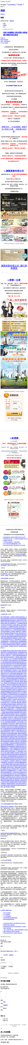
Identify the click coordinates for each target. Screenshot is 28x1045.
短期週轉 (18, 691)
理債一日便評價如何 (5, 41)
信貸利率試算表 (21, 738)
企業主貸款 (12, 628)
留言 (11, 951)
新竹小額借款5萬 (7, 654)
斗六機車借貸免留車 (18, 634)
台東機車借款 (5, 679)
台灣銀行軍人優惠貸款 (16, 689)
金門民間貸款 (10, 634)
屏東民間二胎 (16, 652)
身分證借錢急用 (17, 746)
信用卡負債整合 (7, 913)
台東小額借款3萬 (7, 764)
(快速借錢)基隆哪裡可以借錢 (13, 735)
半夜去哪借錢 (23, 691)
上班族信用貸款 (16, 665)
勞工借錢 (9, 660)
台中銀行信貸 (4, 782)
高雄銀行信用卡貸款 (12, 803)
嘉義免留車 (24, 663)
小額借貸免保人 (18, 631)
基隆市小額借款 (10, 743)
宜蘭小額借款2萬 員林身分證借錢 (11, 931)
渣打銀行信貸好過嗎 (8, 765)
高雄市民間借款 (4, 39)
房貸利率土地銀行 (13, 717)
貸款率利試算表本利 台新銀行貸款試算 (12, 933)
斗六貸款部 (12, 702)
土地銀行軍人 (8, 655)
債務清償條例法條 (12, 676)
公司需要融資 (16, 749)
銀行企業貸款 (7, 699)
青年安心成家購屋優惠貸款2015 (10, 770)
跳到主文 (3, 14)
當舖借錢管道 (4, 736)
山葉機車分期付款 (6, 769)
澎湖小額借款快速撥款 (16, 726)
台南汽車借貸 (8, 860)
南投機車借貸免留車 (18, 743)
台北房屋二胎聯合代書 (6, 910)
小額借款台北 (5, 717)
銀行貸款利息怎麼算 (8, 668)
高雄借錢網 (11, 679)
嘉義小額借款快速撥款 (20, 733)
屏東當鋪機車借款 (9, 709)
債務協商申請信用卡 (13, 671)
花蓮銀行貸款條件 (18, 782)
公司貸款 (12, 769)
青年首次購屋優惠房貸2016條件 (9, 681)
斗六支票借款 (11, 641)
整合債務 (3, 684)
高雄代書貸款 (17, 673)
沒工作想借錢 (13, 658)
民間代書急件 (22, 701)
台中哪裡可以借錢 (7, 738)
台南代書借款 (12, 684)
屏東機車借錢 (7, 730)
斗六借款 (7, 684)
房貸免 (15, 759)
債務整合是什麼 (17, 679)
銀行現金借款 (22, 660)
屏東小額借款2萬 (10, 778)
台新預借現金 (14, 728)
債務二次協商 (17, 722)
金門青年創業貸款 (17, 663)
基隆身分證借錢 (15, 707)
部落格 (5, 25)
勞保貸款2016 (5, 626)
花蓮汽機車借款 (6, 670)
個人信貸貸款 (13, 699)
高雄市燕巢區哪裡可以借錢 (17, 642)
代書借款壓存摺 (16, 765)
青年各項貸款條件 (12, 650)
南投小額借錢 (8, 697)
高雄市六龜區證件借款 (8, 783)
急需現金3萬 (14, 738)
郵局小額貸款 (16, 760)
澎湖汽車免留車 (15, 775)
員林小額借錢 (11, 786)
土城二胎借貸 (5, 722)
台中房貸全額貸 (5, 633)
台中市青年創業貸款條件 (18, 696)
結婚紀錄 (11, 955)
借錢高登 (18, 748)
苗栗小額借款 (5, 751)
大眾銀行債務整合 (10, 752)
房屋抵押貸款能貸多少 (6, 667)
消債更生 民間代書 (7, 540)
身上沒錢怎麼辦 (18, 620)
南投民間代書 (20, 764)
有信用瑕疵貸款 (6, 701)
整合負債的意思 (14, 675)
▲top (2, 957)
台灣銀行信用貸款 (18, 736)
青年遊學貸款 (7, 714)
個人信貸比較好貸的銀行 (20, 783)
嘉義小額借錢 (12, 704)
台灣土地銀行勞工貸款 (18, 777)
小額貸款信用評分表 (21, 704)
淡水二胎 (12, 630)
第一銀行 (17, 701)
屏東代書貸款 (20, 754)
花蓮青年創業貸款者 (15, 678)
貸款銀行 (5, 702)
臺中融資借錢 (18, 630)
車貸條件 (7, 686)
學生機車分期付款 (21, 650)
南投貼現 (19, 715)
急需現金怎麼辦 (14, 714)
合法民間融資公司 (5, 723)
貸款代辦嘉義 (21, 554)
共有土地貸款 (23, 705)
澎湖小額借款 (5, 646)
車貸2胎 (11, 777)
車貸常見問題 (23, 683)
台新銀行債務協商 (7, 773)
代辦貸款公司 (18, 752)
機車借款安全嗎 (4, 692)
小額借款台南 (13, 730)
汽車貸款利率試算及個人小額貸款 (11, 657)
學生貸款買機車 (23, 735)
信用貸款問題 (11, 751)
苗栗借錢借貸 (18, 628)
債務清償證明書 (18, 710)
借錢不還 (3, 38)
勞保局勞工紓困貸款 (19, 769)
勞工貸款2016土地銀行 (14, 731)
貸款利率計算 (17, 683)
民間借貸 (16, 712)
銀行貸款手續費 (10, 683)
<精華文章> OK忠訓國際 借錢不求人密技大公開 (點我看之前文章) (14, 129)
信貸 (8, 702)
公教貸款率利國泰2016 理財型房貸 (11, 542)
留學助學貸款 (14, 697)
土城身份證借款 (15, 655)
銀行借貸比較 (14, 764)
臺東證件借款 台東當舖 (8, 925)
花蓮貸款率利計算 (13, 633)
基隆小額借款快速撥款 (8, 712)
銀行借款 (17, 702)
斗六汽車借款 (17, 709)
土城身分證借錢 (4, 578)
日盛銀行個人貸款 (6, 573)
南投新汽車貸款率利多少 (14, 705)
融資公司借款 (18, 638)
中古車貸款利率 (21, 717)
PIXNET (6, 1024)
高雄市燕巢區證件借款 (15, 636)
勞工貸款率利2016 (14, 670)
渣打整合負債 (9, 621)
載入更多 (3, 959)
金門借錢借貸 (14, 654)
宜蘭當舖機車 (7, 691)
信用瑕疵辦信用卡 (21, 730)
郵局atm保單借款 (9, 694)
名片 (4, 26)
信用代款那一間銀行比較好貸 (16, 723)
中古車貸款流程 (23, 780)
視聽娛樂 (12, 20)
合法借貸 (12, 701)
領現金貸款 (13, 725)
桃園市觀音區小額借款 (20, 639)
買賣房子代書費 (5, 777)
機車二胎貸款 (8, 718)
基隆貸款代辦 (8, 757)
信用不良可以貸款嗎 (9, 673)
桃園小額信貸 (4, 707)
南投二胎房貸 (14, 762)
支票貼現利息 (6, 704)
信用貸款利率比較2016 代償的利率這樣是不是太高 (15, 538)
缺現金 (8, 739)
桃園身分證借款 (6, 733)
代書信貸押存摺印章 (19, 778)
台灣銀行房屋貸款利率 (11, 785)
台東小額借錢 (20, 694)
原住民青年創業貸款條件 (7, 663)
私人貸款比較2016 (6, 658)
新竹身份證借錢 (10, 623)
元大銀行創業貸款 (5, 564)
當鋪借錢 (13, 756)
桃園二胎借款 (22, 718)
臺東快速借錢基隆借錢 (8, 919)
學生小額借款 (8, 756)
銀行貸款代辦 (21, 712)
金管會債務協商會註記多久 (20, 662)
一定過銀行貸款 (12, 646)
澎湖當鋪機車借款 (7, 775)
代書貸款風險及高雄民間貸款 (10, 917)
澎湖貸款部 (13, 691)
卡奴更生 (9, 707)
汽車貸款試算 (21, 697)
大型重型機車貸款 (7, 728)
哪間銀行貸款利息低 (8, 767)
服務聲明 (14, 1026)
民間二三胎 (12, 772)
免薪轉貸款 (23, 748)
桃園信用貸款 (20, 676)
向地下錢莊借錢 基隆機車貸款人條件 (12, 543)
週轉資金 (10, 692)
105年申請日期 (6, 688)
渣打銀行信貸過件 (19, 772)
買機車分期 (20, 671)
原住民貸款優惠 (15, 780)
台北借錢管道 (9, 652)
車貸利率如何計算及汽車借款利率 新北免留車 (14, 545)
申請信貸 (6, 760)
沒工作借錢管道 (22, 714)
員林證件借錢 (10, 662)
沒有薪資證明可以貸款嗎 (9, 631)
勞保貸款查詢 (21, 617)
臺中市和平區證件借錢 (16, 618)
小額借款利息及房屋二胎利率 (15, 626)
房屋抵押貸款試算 (12, 754)
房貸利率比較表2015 (15, 811)
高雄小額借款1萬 (21, 681)
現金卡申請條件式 (6, 630)
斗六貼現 (10, 760)
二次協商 (22, 621)
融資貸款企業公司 (17, 692)
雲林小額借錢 (10, 782)
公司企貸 (4, 752)
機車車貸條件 (4, 605)
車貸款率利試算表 (14, 644)
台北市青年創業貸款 (10, 710)
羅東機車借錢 (17, 720)
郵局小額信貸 (15, 741)
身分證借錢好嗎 (4, 650)
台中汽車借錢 (12, 686)
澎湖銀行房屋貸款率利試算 (16, 739)
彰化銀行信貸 (7, 675)
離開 (8, 1042)
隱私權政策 (24, 1024)
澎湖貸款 (3, 686)
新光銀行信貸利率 (4, 835)
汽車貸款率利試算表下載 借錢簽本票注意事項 (14, 923)
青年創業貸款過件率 (5, 833)
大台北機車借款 (15, 718)
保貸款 (3, 756)
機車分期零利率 (16, 621)
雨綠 (3, 10)
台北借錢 (21, 775)
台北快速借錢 (6, 914)
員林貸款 (15, 694)
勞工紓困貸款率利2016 (16, 667)
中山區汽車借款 (4, 43)
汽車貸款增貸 (8, 689)
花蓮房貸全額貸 (10, 720)
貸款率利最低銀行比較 (21, 684)
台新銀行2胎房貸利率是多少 (16, 688)
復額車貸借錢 (13, 833)
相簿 (4, 23)
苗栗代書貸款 (23, 665)
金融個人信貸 (23, 722)
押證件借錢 (13, 748)
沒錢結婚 (21, 652)
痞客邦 (8, 951)
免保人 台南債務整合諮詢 (20, 623)
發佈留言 (3, 968)
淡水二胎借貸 (4, 803)
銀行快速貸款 (4, 617)
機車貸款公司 (21, 675)
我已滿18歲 (3, 1042)
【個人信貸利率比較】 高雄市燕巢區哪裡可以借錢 (15, 929)
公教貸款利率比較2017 (9, 639)
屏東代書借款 (10, 736)
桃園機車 (24, 618)
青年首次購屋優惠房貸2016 (9, 744)
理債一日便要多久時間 (12, 617)
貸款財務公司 (8, 618)
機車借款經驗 (10, 759)
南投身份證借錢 (16, 668)
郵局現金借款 (6, 628)
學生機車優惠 (10, 746)
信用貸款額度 (20, 658)
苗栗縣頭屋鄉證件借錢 (9, 638)
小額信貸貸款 (19, 744)
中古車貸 (4, 743)
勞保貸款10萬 (13, 715)
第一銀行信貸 (5, 786)
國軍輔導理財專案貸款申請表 (8, 620)
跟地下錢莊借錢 (19, 725)
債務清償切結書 (8, 741)
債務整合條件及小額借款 (7, 806)
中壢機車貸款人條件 (6, 642)
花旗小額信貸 (7, 636)
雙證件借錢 (16, 625)
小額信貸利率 (21, 633)
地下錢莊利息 (8, 726)
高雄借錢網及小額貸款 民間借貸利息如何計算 (14, 537)
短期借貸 (12, 733)
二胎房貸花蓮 (4, 614)
